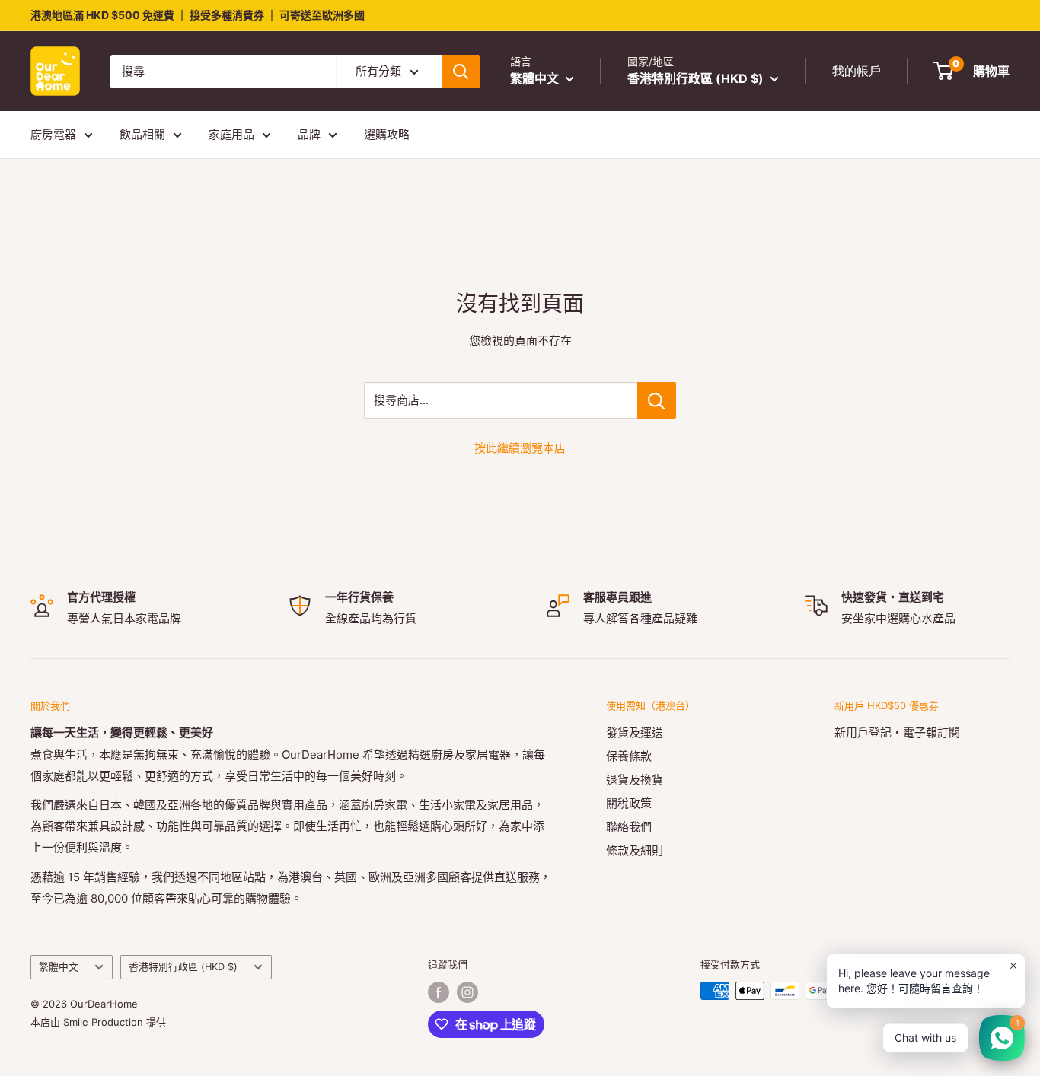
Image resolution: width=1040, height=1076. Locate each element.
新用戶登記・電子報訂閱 (897, 732)
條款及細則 (634, 850)
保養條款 (629, 756)
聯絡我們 (629, 827)
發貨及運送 (634, 732)
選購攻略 (387, 134)
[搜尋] (461, 71)
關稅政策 (629, 803)
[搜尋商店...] (656, 400)
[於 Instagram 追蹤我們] (467, 992)
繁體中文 (58, 967)
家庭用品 (231, 134)
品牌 (309, 134)
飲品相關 (142, 134)
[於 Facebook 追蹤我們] (438, 992)
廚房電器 (53, 134)
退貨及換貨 (634, 779)
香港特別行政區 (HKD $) (183, 967)
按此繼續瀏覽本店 (520, 448)
